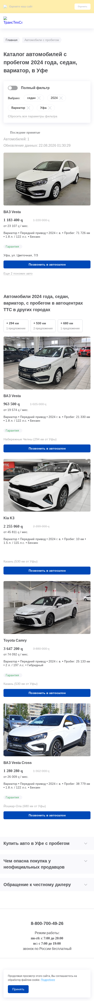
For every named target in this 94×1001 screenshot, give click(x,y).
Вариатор (18, 107)
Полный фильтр (35, 88)
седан (31, 98)
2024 (54, 98)
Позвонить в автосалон (47, 264)
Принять (18, 989)
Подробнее (48, 979)
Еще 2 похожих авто (18, 273)
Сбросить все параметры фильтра (32, 116)
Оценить (82, 6)
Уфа (43, 107)
